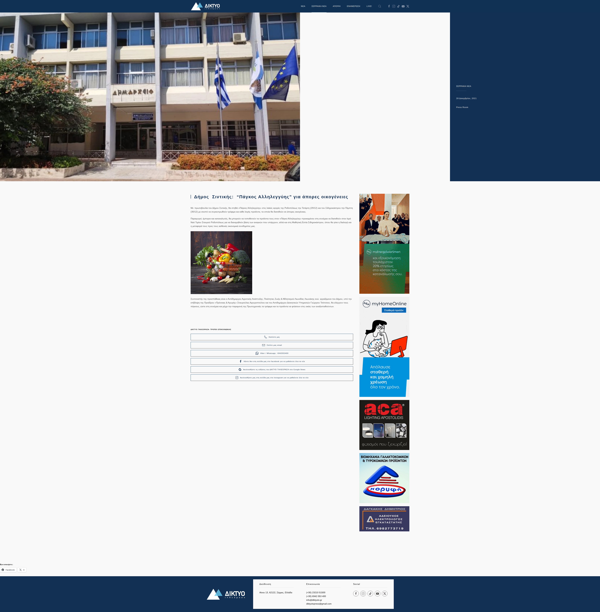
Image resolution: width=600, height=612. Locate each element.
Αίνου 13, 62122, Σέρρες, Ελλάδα (275, 592)
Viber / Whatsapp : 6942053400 (274, 353)
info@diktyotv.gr (314, 600)
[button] (379, 6)
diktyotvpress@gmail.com (319, 603)
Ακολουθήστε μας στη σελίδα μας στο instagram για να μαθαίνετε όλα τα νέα (274, 378)
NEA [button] (303, 6)
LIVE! (369, 6)
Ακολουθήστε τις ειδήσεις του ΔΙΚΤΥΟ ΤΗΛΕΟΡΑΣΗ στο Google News (274, 369)
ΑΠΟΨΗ (337, 6)
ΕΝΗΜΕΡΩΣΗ (353, 6)
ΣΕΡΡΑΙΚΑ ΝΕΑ (319, 6)
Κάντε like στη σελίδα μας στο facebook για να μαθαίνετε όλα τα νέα (274, 361)
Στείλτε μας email (274, 345)
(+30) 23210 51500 (315, 592)
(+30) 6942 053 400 (316, 596)
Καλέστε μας (274, 337)
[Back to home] (206, 6)
